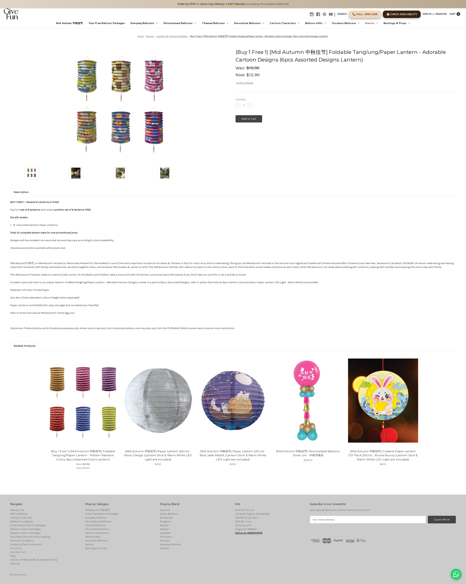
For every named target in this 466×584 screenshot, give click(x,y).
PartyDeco (166, 536)
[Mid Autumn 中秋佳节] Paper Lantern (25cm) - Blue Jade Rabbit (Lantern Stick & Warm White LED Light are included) (233, 455)
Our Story (15, 548)
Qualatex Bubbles (170, 544)
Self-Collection (18, 513)
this (67, 312)
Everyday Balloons (142, 23)
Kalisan (164, 529)
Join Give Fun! (18, 552)
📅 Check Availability (401, 14)
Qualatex (165, 532)
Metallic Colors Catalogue (25, 532)
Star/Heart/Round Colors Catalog (30, 536)
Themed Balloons (213, 23)
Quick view (82, 397)
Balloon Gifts (314, 23)
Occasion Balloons (344, 23)
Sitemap (15, 563)
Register (441, 13)
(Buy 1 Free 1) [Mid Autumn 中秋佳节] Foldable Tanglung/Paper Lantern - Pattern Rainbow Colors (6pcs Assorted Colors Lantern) (83, 455)
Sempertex (166, 517)
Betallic (164, 525)
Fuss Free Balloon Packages (107, 23)
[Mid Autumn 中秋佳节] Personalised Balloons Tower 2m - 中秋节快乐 (308, 453)
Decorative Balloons (247, 23)
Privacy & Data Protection (26, 544)
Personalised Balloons (178, 23)
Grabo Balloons (169, 513)
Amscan (165, 540)
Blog (12, 555)
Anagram (165, 521)
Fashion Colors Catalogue (25, 529)
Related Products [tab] (24, 345)
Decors (369, 23)
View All (164, 548)
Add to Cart (83, 403)
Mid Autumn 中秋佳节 (69, 23)
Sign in (427, 13)
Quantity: (241, 99)
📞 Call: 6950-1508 (364, 14)
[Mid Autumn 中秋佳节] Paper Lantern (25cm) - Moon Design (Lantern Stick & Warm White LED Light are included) (158, 455)
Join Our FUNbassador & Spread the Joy (34, 559)
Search (342, 13)
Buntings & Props (395, 23)
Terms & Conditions (22, 540)
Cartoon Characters (283, 23)
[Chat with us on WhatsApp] (456, 574)
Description (21, 192)
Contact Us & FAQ (21, 517)
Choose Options (308, 403)
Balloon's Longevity (21, 521)
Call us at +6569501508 (248, 532)
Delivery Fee (17, 510)
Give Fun (165, 510)
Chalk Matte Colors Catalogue (28, 525)
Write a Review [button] (244, 82)
